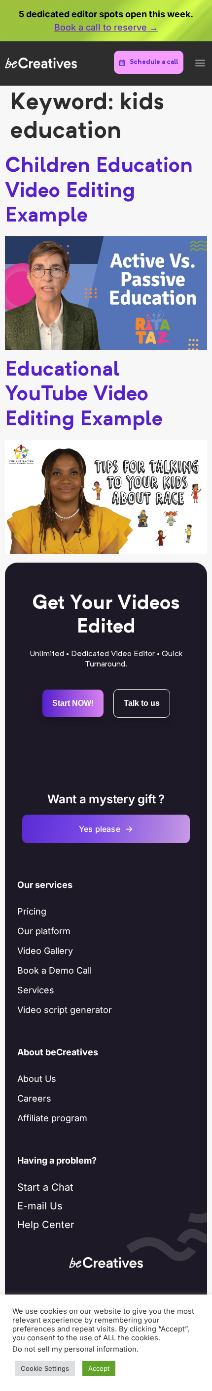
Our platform (44, 931)
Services (35, 990)
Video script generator (64, 1010)
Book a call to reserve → (106, 27)
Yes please (106, 829)
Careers (34, 1098)
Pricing (31, 911)
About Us (36, 1079)
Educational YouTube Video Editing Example (84, 395)
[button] (200, 62)
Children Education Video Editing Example (99, 191)
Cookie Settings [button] (45, 1368)
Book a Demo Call (54, 970)
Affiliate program (52, 1118)
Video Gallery (45, 951)
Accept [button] (98, 1368)
